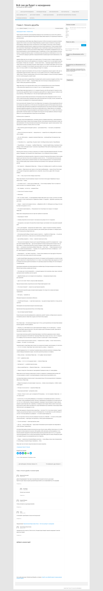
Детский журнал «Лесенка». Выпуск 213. (27, 464)
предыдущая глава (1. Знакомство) (25, 31)
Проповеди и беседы (41, 11)
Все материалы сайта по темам (72, 48)
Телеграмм (68, 59)
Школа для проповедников (27, 11)
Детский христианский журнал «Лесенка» (66, 14)
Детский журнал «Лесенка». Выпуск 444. (78, 27)
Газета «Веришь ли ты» (22, 14)
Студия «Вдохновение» (48, 14)
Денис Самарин (23, 28)
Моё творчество (65, 11)
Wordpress (79, 588)
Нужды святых (75, 11)
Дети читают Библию (35, 14)
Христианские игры (53, 11)
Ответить (19, 483)
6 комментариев (59, 28)
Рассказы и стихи (32, 457)
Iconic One (66, 588)
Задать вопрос (69, 50)
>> (17, 11)
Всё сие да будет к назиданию (33, 5)
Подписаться (70, 80)
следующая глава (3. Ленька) (23, 447)
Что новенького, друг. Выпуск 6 (54, 464)
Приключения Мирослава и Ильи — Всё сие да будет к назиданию (39, 523)
